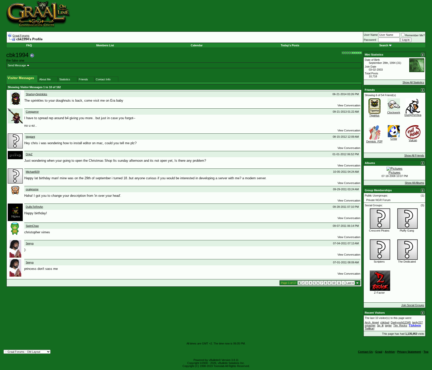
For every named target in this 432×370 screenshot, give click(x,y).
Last (350, 282)
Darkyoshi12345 (401, 322)
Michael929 (33, 171)
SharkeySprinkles (36, 94)
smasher (370, 325)
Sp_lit (380, 325)
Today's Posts (290, 45)
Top (426, 351)
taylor (388, 325)
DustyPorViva (412, 114)
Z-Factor (379, 292)
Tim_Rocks (400, 325)
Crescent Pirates (379, 230)
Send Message (17, 65)
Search (383, 45)
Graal (378, 351)
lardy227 (417, 322)
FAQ (29, 45)
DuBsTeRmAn (34, 206)
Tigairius (374, 115)
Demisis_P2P (374, 141)
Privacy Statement (409, 351)
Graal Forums (21, 35)
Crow (393, 138)
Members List (105, 45)
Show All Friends (414, 155)
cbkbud (384, 322)
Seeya (30, 243)
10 (333, 282)
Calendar (196, 45)
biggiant (30, 136)
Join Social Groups (412, 305)
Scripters (379, 261)
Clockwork (393, 112)
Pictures (394, 172)
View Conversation (349, 105)
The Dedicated (407, 261)
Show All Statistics (413, 82)
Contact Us (365, 351)
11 (339, 282)
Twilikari (369, 328)
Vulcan (413, 140)
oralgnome (32, 189)
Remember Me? (415, 35)
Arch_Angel (372, 322)
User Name (371, 34)
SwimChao (32, 225)
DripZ (29, 154)
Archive (390, 351)
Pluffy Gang (407, 230)
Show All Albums (414, 182)
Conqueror (32, 111)
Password (370, 39)
